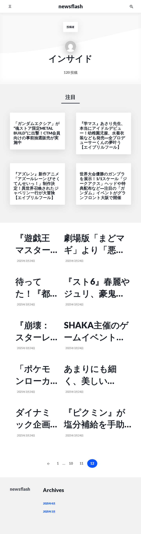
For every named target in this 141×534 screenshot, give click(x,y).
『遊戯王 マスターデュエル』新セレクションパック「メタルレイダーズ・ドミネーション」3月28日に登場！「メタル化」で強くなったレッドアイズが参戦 (35, 244)
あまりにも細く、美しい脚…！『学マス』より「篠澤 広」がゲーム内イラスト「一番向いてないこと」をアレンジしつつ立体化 (94, 375)
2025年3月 (49, 511)
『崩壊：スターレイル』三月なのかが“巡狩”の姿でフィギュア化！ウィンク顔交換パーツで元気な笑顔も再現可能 (36, 331)
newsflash (70, 6)
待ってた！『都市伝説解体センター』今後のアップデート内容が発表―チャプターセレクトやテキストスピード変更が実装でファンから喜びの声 (33, 287)
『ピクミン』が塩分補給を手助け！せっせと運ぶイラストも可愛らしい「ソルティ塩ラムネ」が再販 (94, 418)
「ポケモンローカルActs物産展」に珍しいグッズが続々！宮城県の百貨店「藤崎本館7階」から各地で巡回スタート (32, 375)
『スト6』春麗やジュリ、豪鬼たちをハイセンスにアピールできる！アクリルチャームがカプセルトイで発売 (97, 287)
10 (71, 463)
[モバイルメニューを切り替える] (10, 6)
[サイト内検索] (131, 6)
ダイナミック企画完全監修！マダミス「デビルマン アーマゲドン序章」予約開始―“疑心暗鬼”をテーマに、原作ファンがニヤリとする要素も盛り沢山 (34, 418)
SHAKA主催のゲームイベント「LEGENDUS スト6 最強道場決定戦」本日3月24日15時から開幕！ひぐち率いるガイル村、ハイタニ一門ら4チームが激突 (97, 331)
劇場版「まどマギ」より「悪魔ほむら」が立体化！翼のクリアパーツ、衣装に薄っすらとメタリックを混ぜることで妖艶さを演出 (94, 244)
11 (81, 463)
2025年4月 (49, 503)
